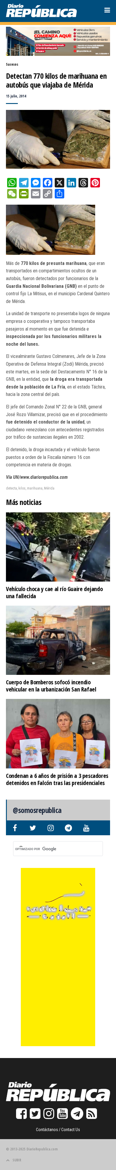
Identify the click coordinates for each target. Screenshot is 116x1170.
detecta (11, 488)
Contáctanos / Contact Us (58, 1129)
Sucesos (12, 64)
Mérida (49, 488)
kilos (22, 488)
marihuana (35, 488)
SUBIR (16, 1160)
